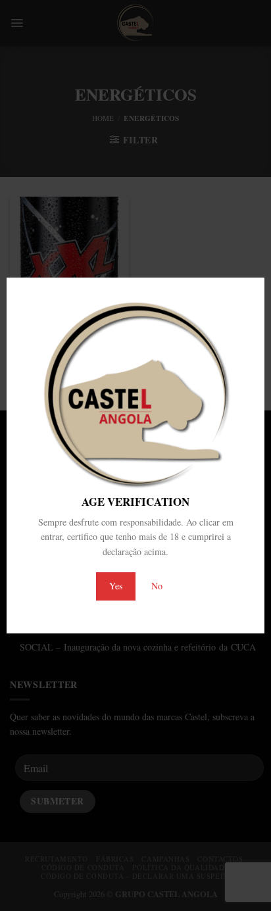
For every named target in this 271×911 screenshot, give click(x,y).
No (156, 585)
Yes (115, 585)
